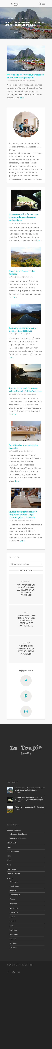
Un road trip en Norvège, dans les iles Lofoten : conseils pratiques (30, 789)
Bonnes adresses (14, 831)
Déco (17, 451)
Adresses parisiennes (18, 838)
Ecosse (18, 334)
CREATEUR (12, 843)
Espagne (13, 904)
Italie (11, 926)
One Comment (30, 80)
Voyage (22, 80)
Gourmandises (13, 852)
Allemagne (14, 881)
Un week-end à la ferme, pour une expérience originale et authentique (24, 217)
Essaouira (14, 908)
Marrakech (14, 934)
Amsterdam (14, 886)
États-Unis (14, 912)
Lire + (23, 98)
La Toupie (10, 80)
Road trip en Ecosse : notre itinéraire (29, 807)
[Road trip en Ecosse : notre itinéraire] (10, 809)
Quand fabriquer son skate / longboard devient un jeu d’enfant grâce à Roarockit (23, 515)
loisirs (21, 520)
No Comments (31, 223)
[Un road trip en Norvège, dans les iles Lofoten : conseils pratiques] (10, 790)
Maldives (13, 930)
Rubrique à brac (13, 874)
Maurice (13, 939)
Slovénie (13, 948)
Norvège (16, 80)
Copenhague (15, 895)
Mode (9, 865)
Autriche (13, 890)
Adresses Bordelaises (18, 834)
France (18, 223)
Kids (21, 451)
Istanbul (13, 921)
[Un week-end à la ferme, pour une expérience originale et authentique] (10, 800)
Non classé (19, 277)
